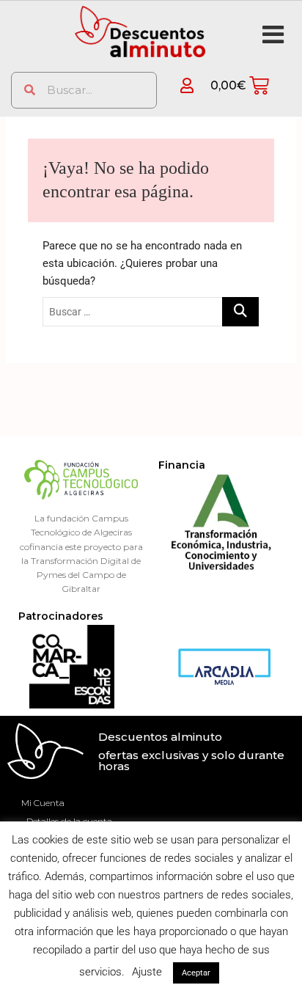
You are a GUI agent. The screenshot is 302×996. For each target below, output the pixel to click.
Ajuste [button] (147, 971)
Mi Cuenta (43, 802)
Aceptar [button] (196, 973)
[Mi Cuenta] (177, 85)
